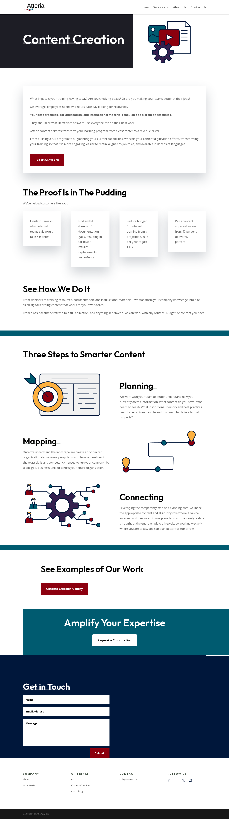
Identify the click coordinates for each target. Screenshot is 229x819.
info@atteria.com (129, 779)
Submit (99, 753)
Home (144, 7)
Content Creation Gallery (64, 589)
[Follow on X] (183, 780)
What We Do (29, 785)
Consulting (77, 791)
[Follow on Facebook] (176, 780)
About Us (179, 7)
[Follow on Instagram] (190, 780)
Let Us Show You (47, 160)
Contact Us (198, 7)
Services (159, 7)
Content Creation (80, 785)
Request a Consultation (114, 640)
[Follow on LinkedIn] (169, 780)
